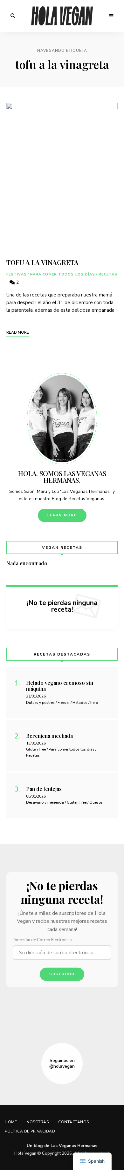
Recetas (108, 274)
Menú (111, 16)
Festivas (16, 274)
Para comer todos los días (62, 274)
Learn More (62, 515)
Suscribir (62, 974)
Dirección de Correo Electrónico (42, 940)
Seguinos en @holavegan (62, 1063)
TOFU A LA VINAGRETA (42, 262)
